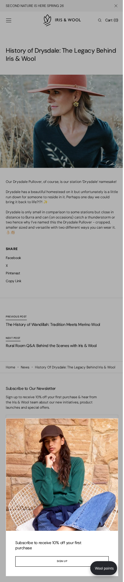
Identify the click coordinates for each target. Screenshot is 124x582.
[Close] (105, 431)
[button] (99, 568)
